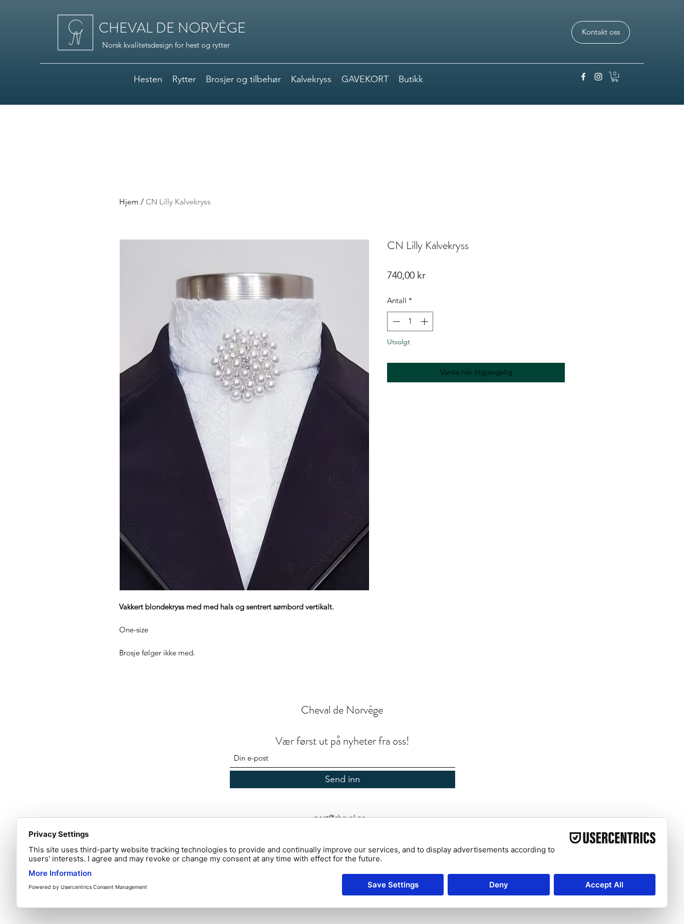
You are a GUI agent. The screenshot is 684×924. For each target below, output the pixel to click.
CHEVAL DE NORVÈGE (172, 28)
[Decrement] (395, 321)
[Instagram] (598, 77)
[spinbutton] (410, 321)
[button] (615, 77)
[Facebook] (583, 77)
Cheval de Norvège (342, 710)
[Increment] (425, 321)
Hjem (129, 201)
